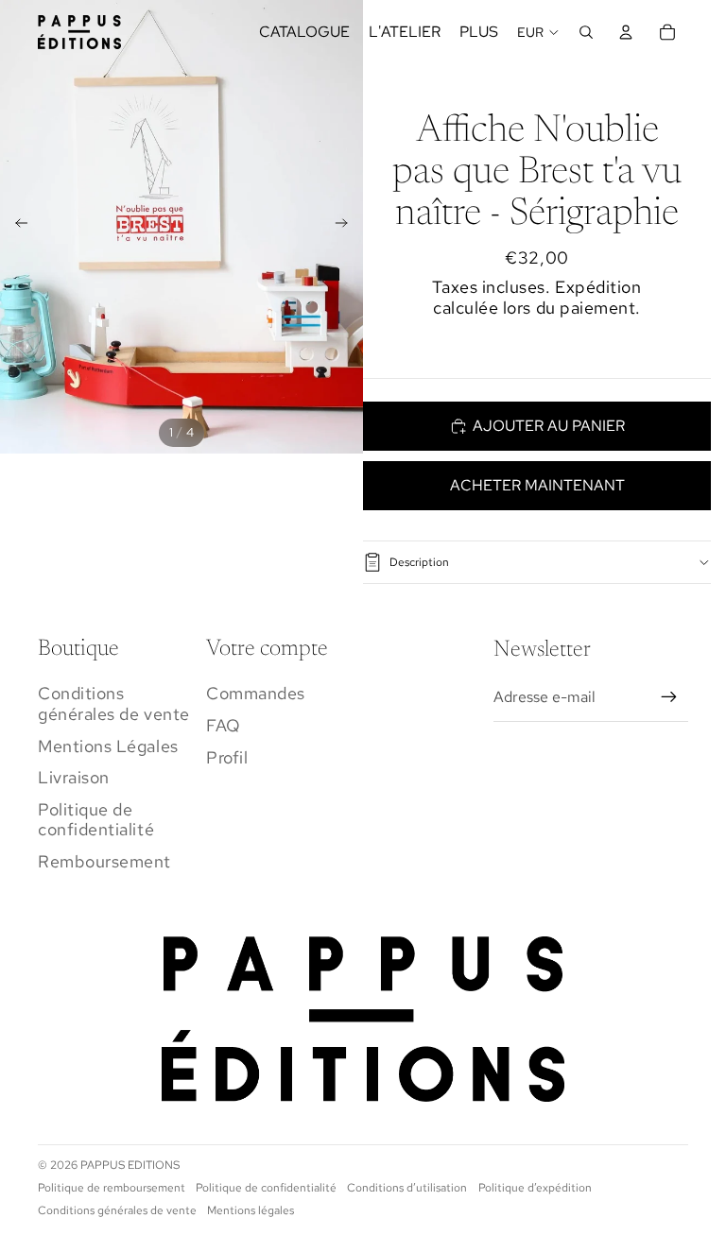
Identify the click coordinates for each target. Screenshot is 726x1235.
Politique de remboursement (111, 1187)
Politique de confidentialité (96, 819)
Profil (227, 757)
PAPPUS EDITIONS (130, 1165)
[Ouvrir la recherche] (586, 32)
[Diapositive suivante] (347, 227)
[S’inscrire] (669, 697)
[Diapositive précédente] (15, 227)
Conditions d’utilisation (407, 1187)
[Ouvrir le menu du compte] (626, 32)
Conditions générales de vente (114, 703)
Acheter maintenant (537, 485)
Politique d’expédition (535, 1187)
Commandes (255, 693)
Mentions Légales (108, 746)
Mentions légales (250, 1210)
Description (419, 562)
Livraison (74, 777)
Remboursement (104, 861)
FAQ (223, 725)
